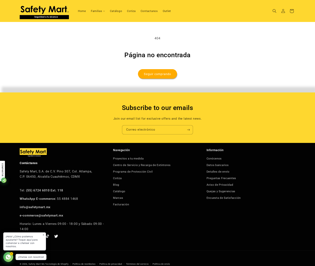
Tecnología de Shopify (57, 264)
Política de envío (161, 264)
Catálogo (119, 191)
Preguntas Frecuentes (221, 178)
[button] (274, 11)
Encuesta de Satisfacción (224, 197)
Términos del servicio (137, 264)
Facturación (121, 204)
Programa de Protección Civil (133, 171)
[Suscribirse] (188, 129)
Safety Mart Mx (37, 264)
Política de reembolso (84, 264)
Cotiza (117, 178)
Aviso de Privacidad (220, 184)
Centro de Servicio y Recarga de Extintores (141, 165)
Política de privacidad (110, 264)
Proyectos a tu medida (128, 158)
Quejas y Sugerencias (221, 191)
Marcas (118, 197)
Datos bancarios (218, 165)
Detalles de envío (218, 171)
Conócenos (214, 158)
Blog (116, 184)
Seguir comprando (157, 74)
